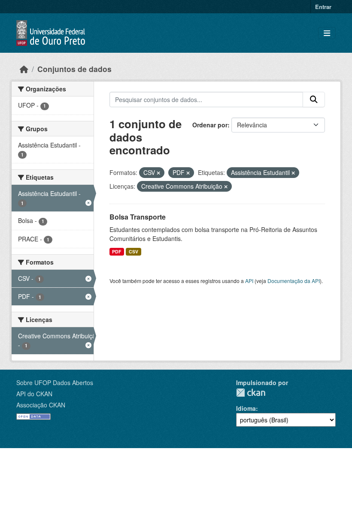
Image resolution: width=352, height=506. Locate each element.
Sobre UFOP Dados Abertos (54, 382)
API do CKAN (34, 393)
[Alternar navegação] (327, 33)
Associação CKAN (40, 405)
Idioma (246, 408)
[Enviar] (314, 99)
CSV (133, 251)
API (249, 280)
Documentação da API (293, 280)
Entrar (323, 7)
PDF (116, 251)
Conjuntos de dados (74, 68)
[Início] (24, 68)
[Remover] (158, 172)
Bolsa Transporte (137, 217)
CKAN (250, 392)
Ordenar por (210, 124)
